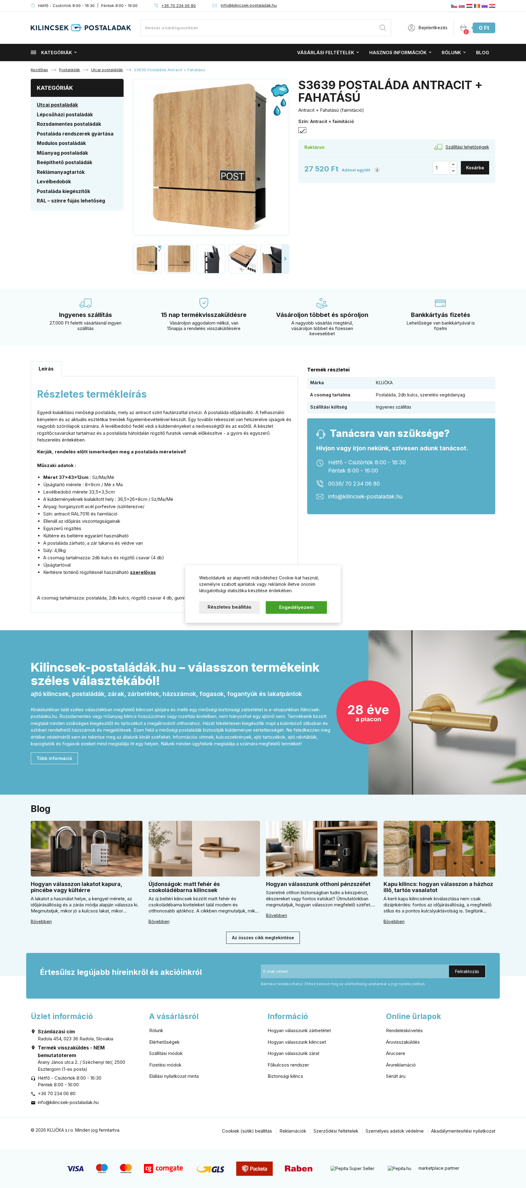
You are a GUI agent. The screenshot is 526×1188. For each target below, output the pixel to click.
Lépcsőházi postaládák (65, 114)
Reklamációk (292, 1131)
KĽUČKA (384, 382)
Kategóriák (56, 52)
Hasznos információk (397, 52)
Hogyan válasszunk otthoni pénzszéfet (318, 884)
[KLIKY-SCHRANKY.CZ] (454, 6)
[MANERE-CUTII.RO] (477, 6)
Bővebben (41, 921)
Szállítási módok (166, 1053)
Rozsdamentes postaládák (69, 124)
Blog (482, 52)
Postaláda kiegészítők (63, 191)
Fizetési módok (165, 1065)
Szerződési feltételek (336, 1131)
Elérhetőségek (164, 1042)
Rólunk (451, 52)
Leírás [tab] (46, 369)
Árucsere (395, 1053)
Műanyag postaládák (62, 153)
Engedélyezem (296, 607)
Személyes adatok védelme (395, 1131)
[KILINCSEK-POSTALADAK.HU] (469, 6)
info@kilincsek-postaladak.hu (249, 5)
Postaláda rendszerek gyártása (75, 134)
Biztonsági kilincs (285, 1076)
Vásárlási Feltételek (325, 52)
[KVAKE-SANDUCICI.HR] (492, 6)
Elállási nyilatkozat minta (174, 1076)
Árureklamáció (401, 1065)
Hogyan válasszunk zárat (293, 1053)
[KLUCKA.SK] (462, 6)
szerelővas (143, 572)
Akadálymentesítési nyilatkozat (463, 1131)
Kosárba (475, 167)
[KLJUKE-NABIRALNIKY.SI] (485, 6)
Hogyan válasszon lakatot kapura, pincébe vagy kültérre (76, 887)
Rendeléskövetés (404, 1030)
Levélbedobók (54, 181)
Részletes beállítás (229, 607)
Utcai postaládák (57, 105)
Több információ (54, 758)
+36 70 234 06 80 (178, 5)
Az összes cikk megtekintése (263, 937)
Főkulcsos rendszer (288, 1065)
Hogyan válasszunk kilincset (297, 1042)
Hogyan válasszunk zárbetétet (299, 1030)
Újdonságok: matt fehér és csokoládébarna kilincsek (184, 887)
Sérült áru (395, 1076)
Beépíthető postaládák (64, 162)
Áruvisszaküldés (403, 1042)
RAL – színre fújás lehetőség (71, 201)
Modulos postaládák (61, 143)
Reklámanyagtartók (61, 172)
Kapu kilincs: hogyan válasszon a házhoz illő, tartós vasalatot (438, 887)
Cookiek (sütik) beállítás (247, 1131)
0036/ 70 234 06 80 (354, 483)
